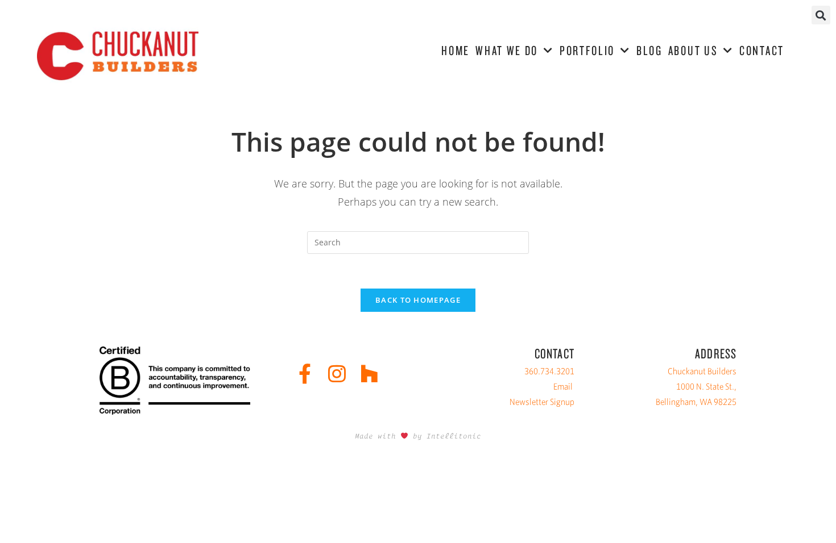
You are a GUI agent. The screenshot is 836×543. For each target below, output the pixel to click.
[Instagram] (337, 373)
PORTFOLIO (587, 50)
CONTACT (761, 50)
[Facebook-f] (304, 373)
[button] (821, 15)
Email (563, 386)
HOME (455, 50)
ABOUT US (693, 50)
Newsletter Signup (542, 402)
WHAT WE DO (506, 50)
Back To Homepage (418, 300)
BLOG (649, 50)
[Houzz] (369, 373)
